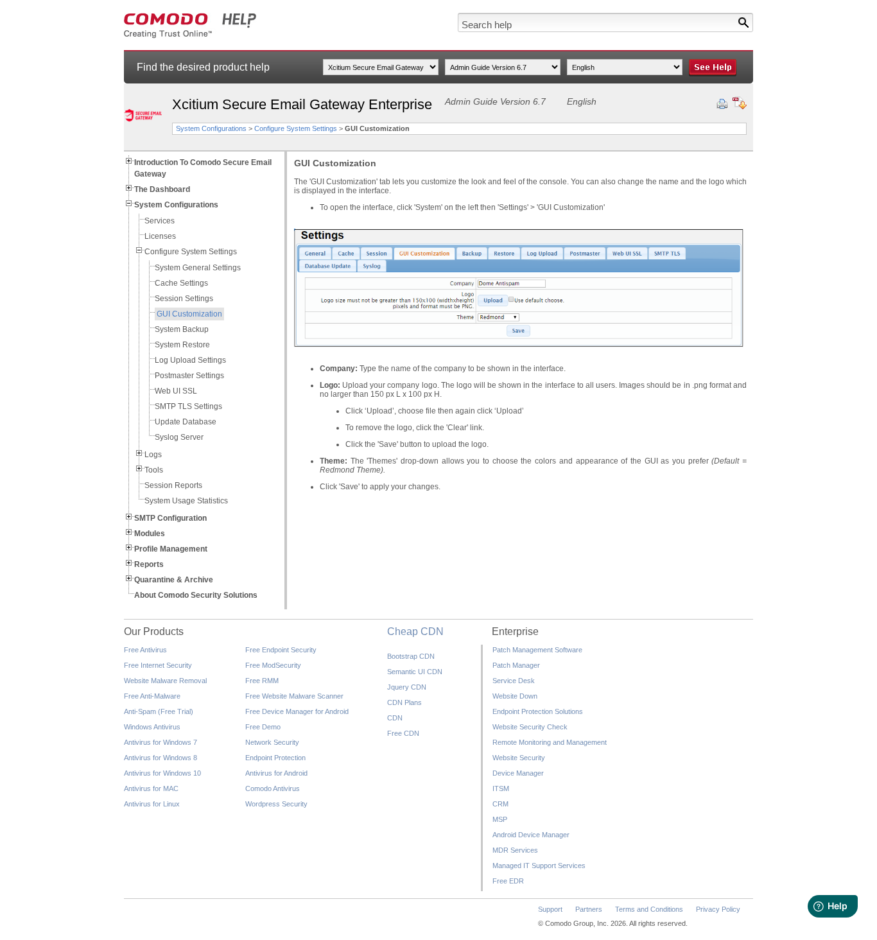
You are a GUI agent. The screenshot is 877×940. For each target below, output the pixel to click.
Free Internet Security (158, 665)
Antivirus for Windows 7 (160, 742)
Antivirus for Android (276, 773)
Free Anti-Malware (152, 696)
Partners (588, 909)
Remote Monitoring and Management (549, 742)
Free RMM (262, 680)
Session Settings (184, 298)
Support (550, 909)
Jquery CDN (406, 687)
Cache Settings (181, 283)
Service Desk (513, 680)
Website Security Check (530, 727)
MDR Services (515, 850)
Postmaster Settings (189, 375)
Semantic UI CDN (414, 671)
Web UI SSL (176, 391)
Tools (153, 470)
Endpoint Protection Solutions (537, 711)
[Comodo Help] (190, 35)
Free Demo (263, 727)
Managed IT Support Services (539, 865)
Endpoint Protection (275, 758)
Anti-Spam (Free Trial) (158, 711)
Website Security (518, 758)
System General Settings (198, 267)
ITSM (500, 788)
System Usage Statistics (186, 500)
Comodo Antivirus (272, 788)
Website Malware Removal (165, 680)
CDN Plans (404, 702)
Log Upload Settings (190, 360)
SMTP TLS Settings (188, 406)
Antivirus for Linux (152, 804)
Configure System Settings (295, 128)
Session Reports (173, 485)
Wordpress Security (276, 804)
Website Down (514, 696)
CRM (500, 804)
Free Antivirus (145, 650)
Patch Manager (516, 665)
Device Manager (518, 773)
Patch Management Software (537, 650)
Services (159, 220)
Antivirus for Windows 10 (162, 773)
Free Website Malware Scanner (294, 696)
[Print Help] (721, 104)
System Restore (182, 344)
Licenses (160, 236)
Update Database (185, 421)
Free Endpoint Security (281, 650)
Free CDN (403, 733)
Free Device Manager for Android (297, 711)
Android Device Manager (530, 835)
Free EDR (508, 881)
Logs (153, 454)
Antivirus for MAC (151, 788)
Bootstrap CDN (411, 656)
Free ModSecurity (273, 665)
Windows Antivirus (152, 727)
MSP (499, 819)
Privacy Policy (718, 909)
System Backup (182, 329)
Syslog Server (179, 437)
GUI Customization (189, 313)
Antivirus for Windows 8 (160, 758)
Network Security (272, 742)
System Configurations (211, 128)
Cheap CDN (415, 631)
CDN (395, 718)
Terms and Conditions (649, 909)
